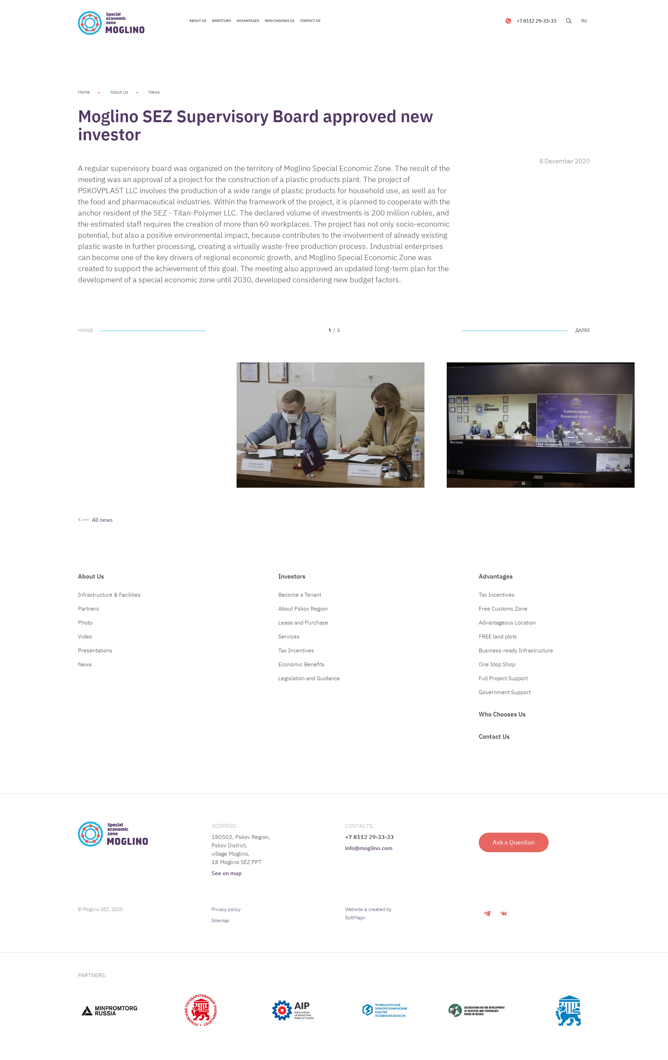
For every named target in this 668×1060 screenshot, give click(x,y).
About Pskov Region (303, 608)
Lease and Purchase (303, 622)
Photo (85, 622)
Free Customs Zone (503, 608)
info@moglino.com (368, 848)
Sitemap (220, 920)
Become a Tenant (299, 594)
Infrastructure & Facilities (109, 594)
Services (289, 636)
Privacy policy (226, 909)
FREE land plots (498, 636)
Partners (88, 608)
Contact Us (494, 736)
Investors (291, 576)
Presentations (95, 650)
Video (85, 636)
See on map (226, 873)
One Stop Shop (497, 664)
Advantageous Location (507, 622)
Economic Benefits (301, 664)
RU (584, 21)
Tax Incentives (296, 650)
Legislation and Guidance (309, 678)
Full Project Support (503, 678)
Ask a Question (514, 842)
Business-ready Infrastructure (516, 650)
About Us (119, 92)
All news (102, 519)
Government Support (505, 692)
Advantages (496, 576)
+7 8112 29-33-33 (536, 21)
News (154, 92)
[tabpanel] (330, 425)
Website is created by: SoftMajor (369, 913)
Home (84, 92)
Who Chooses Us (502, 714)
